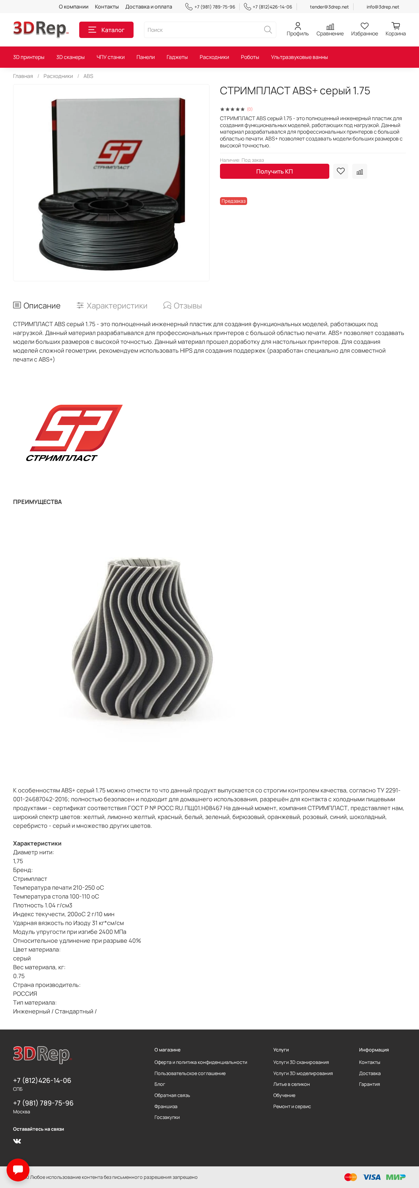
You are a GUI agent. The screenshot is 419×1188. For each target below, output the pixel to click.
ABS (88, 76)
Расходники (214, 57)
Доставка (370, 1073)
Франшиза (166, 1106)
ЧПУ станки (111, 57)
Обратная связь (172, 1095)
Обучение (284, 1095)
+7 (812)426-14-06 (272, 7)
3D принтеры (29, 57)
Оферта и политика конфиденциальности (201, 1062)
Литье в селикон (291, 1084)
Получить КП (274, 171)
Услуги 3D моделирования (303, 1073)
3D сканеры (70, 57)
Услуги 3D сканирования (301, 1062)
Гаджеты (177, 57)
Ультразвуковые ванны (299, 57)
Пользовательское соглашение (190, 1073)
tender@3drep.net (329, 7)
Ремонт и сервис (292, 1106)
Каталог (112, 30)
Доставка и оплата (148, 6)
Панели (146, 57)
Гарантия (369, 1084)
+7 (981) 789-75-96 (214, 7)
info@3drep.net (383, 7)
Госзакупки (167, 1117)
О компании (73, 6)
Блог (160, 1084)
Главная (23, 76)
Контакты (107, 6)
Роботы (250, 57)
